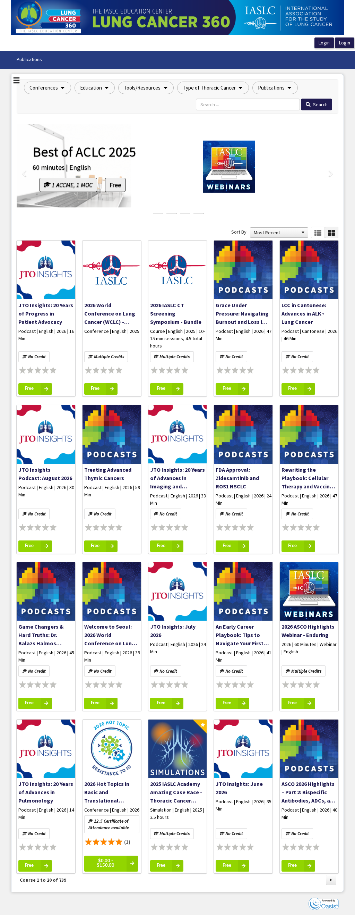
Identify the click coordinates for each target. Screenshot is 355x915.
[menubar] (29, 60)
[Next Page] (331, 880)
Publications (29, 59)
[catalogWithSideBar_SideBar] (16, 81)
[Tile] (331, 232)
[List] (317, 232)
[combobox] (276, 232)
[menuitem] (29, 60)
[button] (47, 88)
